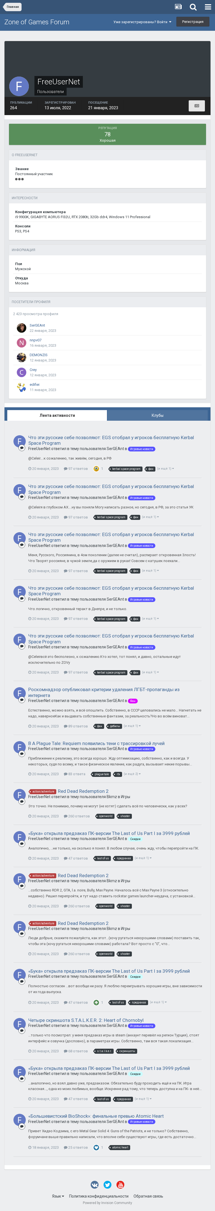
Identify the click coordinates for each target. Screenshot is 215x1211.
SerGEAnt (37, 325)
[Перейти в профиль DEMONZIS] (21, 357)
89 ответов (77, 726)
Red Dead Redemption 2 (83, 791)
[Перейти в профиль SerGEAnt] (21, 328)
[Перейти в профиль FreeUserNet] (19, 441)
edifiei (34, 384)
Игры (125, 796)
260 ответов (78, 816)
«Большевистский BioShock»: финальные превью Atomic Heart (96, 1116)
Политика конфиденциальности (98, 1196)
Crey (33, 370)
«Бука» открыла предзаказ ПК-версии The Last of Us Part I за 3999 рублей (109, 833)
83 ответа (76, 774)
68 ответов (77, 1051)
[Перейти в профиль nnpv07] (21, 343)
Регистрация (193, 22)
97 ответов (77, 469)
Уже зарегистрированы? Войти (141, 22)
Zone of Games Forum (36, 22)
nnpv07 (35, 340)
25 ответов (77, 1147)
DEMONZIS (39, 355)
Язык (57, 1196)
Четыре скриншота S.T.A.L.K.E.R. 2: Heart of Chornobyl (86, 1020)
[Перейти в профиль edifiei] (21, 387)
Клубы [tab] (157, 415)
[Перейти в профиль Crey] (21, 372)
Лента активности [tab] (57, 415)
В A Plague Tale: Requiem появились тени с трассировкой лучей (96, 743)
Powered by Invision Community (107, 1203)
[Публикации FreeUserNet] (197, 105)
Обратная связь (148, 1196)
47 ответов (77, 858)
